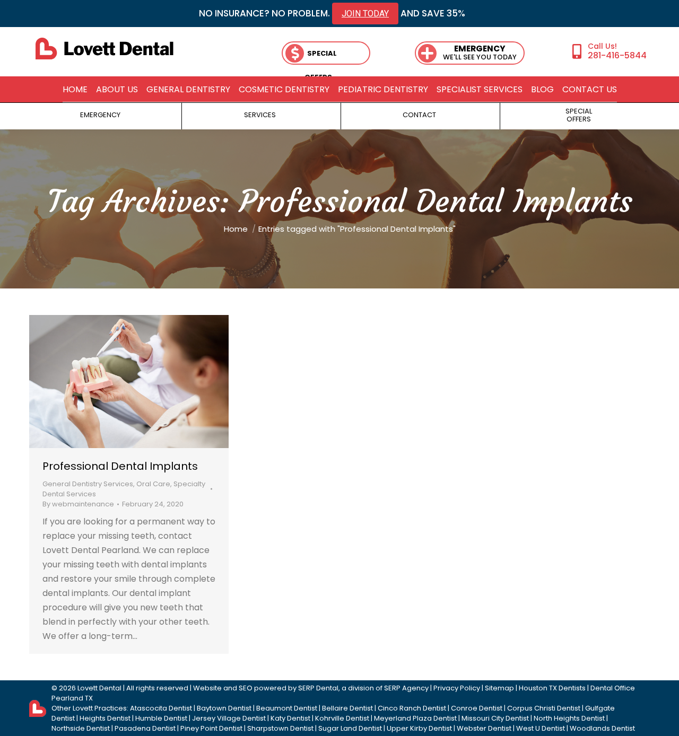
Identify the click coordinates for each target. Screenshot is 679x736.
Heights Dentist (105, 718)
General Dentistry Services (87, 484)
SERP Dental (318, 688)
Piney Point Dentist (211, 728)
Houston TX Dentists (552, 688)
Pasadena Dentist (145, 728)
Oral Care (153, 484)
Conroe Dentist (476, 708)
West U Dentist (540, 728)
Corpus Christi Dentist (543, 708)
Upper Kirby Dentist (419, 728)
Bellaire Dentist (347, 708)
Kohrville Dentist (342, 718)
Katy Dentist (290, 718)
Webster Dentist (484, 728)
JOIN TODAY (365, 13)
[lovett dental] (104, 48)
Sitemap (499, 688)
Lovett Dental (99, 688)
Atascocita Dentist (161, 708)
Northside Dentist (80, 728)
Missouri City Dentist (495, 718)
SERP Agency (406, 688)
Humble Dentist (161, 718)
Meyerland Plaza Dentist (415, 718)
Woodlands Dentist (602, 728)
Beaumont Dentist (286, 708)
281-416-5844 (617, 55)
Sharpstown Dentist (280, 728)
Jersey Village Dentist (229, 718)
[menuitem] (75, 90)
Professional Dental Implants (120, 466)
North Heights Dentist (569, 718)
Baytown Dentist (224, 708)
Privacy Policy (456, 688)
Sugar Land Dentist (350, 728)
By (78, 504)
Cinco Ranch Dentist (412, 708)
